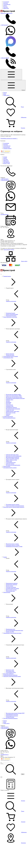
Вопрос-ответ (6, 163)
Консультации (6, 147)
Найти (22, 774)
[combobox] (14, 763)
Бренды (5, 92)
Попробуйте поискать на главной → (9, 138)
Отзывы (5, 157)
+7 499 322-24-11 (4, 25)
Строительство (6, 4)
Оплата (5, 5)
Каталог (23, 90)
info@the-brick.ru (4, 214)
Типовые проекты (7, 148)
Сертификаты (6, 162)
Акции (4, 94)
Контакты (5, 3)
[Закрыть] (1, 762)
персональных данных (9, 249)
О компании (6, 1)
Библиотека (6, 8)
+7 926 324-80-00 (5, 58)
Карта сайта (24, 261)
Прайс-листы (6, 95)
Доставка (5, 7)
